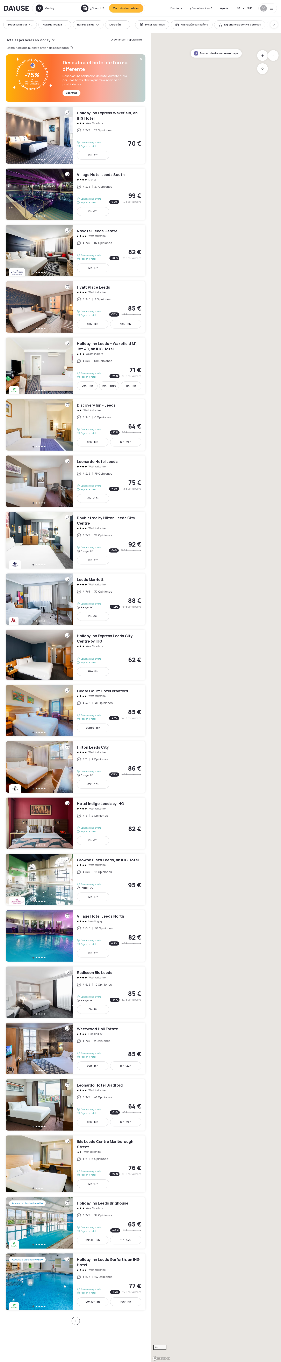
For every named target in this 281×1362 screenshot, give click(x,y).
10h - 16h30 (109, 385)
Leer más (71, 93)
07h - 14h (92, 324)
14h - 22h (125, 442)
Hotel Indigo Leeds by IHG (75, 823)
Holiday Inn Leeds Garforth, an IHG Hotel (75, 1281)
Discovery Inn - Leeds (75, 425)
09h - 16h (92, 1065)
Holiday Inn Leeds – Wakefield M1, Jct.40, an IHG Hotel (75, 366)
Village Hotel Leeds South (75, 194)
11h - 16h (93, 671)
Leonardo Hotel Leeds (75, 481)
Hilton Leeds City (75, 767)
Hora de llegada (52, 24)
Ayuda (224, 8)
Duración (115, 24)
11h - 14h (131, 385)
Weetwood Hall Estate (75, 1048)
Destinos (176, 8)
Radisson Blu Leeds (75, 992)
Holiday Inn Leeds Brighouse (75, 1223)
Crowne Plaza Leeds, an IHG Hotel (75, 879)
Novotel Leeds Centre (75, 250)
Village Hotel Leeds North (75, 936)
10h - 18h (125, 324)
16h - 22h (125, 1065)
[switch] (152, 24)
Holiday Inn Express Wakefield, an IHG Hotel (75, 135)
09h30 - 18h (93, 728)
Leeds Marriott (75, 599)
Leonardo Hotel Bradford (75, 1105)
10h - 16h (93, 1009)
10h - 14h (125, 1301)
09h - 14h (87, 385)
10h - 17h (93, 155)
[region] (216, 697)
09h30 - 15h (93, 1240)
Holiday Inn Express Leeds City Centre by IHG (75, 655)
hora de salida (85, 24)
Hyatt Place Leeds (75, 307)
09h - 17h (92, 442)
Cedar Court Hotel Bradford (75, 710)
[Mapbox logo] (161, 1358)
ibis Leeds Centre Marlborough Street (75, 1163)
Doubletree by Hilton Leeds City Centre (75, 540)
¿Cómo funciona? (201, 8)
